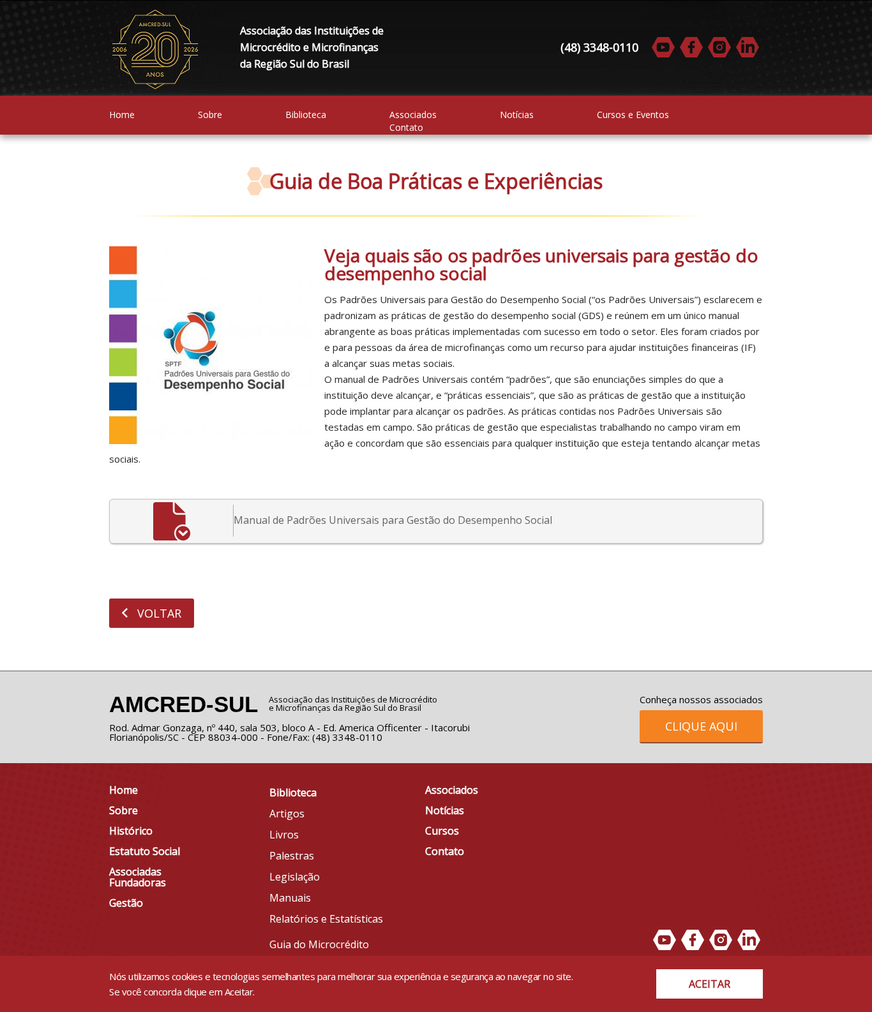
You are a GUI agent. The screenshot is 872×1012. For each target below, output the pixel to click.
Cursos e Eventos (633, 115)
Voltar (157, 613)
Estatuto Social (144, 851)
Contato (406, 128)
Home (122, 115)
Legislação (294, 877)
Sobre (210, 115)
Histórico (131, 831)
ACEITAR (709, 984)
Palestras (291, 856)
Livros (284, 835)
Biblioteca (305, 115)
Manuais (290, 898)
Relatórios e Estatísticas (326, 919)
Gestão (126, 903)
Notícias (517, 115)
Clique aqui (701, 726)
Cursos (442, 831)
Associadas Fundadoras (137, 877)
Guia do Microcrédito (319, 944)
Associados (413, 115)
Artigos (286, 814)
